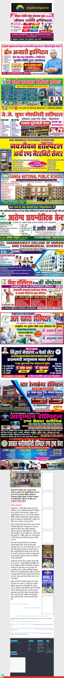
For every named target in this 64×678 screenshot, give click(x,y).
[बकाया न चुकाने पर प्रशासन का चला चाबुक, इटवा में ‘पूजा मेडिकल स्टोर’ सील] (21, 624)
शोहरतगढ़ (21, 39)
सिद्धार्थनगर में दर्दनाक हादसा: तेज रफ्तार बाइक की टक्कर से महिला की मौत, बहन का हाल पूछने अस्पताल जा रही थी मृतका (31, 618)
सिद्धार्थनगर (15, 39)
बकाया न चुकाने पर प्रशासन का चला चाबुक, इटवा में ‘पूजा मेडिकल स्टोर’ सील (41, 648)
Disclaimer (47, 647)
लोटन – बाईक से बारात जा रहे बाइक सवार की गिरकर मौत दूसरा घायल (49, 652)
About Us (47, 644)
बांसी (26, 39)
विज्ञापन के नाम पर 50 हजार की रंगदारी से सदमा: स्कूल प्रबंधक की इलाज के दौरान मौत (41, 651)
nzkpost (17, 619)
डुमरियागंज (31, 39)
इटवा (36, 39)
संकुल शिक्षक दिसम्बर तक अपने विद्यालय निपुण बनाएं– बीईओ (32, 607)
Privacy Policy (48, 648)
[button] (2, 675)
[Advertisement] (17, 665)
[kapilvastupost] (11, 39)
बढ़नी (39, 39)
